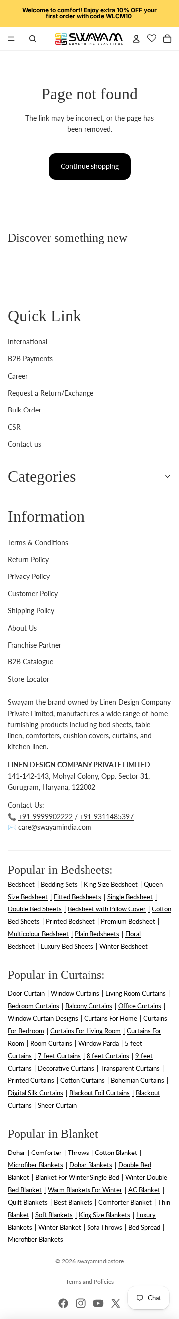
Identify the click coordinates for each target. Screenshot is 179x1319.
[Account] (136, 39)
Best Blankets (73, 1202)
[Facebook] (63, 1303)
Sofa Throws (104, 1227)
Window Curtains (75, 993)
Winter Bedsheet (123, 946)
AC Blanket (144, 1190)
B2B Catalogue (30, 662)
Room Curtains (51, 1043)
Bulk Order (24, 410)
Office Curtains (139, 1006)
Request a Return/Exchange (50, 393)
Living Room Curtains (135, 993)
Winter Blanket (59, 1227)
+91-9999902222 (45, 816)
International (27, 341)
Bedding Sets (59, 884)
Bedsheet (21, 884)
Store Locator (28, 679)
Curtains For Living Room (85, 1031)
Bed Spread (144, 1227)
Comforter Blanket (125, 1202)
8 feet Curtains (108, 1056)
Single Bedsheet (130, 897)
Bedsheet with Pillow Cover (107, 909)
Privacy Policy (29, 576)
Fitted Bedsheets (77, 897)
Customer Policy (33, 593)
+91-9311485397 (107, 816)
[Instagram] (81, 1303)
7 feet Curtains (59, 1056)
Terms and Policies (90, 1281)
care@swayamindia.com (54, 827)
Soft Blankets (54, 1215)
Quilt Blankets (28, 1202)
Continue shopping (90, 166)
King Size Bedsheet (111, 884)
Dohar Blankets (90, 1165)
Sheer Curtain (57, 1105)
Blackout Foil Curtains (99, 1093)
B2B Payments (30, 358)
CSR (14, 427)
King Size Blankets (104, 1215)
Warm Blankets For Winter (85, 1190)
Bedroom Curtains (33, 1006)
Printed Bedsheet (70, 921)
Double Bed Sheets (35, 909)
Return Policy (28, 559)
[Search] (33, 39)
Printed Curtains (31, 1080)
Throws (78, 1152)
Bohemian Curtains (137, 1080)
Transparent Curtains (130, 1068)
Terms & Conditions (38, 542)
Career (18, 376)
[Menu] (11, 38)
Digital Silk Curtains (35, 1093)
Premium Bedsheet (128, 921)
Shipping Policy (31, 610)
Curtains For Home (110, 1018)
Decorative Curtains (66, 1068)
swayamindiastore (100, 1261)
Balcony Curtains (88, 1006)
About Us (22, 628)
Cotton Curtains (82, 1080)
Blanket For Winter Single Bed (77, 1177)
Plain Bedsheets (97, 934)
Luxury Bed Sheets (67, 946)
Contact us (24, 444)
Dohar (16, 1152)
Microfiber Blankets (35, 1165)
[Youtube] (98, 1303)
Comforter (46, 1152)
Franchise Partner (34, 645)
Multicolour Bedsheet (38, 934)
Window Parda (98, 1043)
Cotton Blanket (116, 1152)
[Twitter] (116, 1303)
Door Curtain (26, 993)
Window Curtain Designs (43, 1018)
